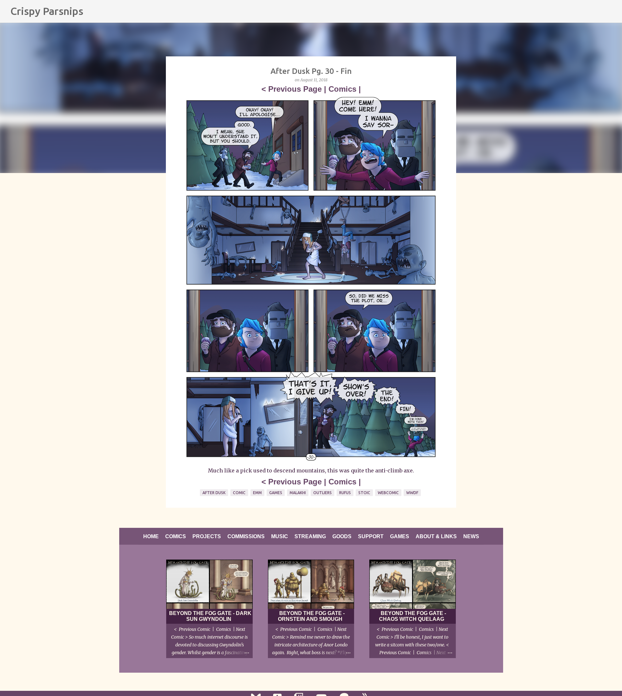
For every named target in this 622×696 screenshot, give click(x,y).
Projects (206, 536)
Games (275, 493)
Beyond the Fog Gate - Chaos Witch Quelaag (412, 616)
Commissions (246, 536)
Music (279, 536)
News (471, 536)
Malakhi (298, 493)
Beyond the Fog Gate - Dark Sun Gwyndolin (210, 616)
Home (151, 536)
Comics (342, 89)
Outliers (322, 493)
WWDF (412, 493)
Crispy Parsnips (46, 11)
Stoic (364, 493)
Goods (341, 536)
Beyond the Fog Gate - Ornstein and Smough (311, 616)
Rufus (345, 493)
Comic (239, 493)
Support (371, 536)
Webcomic (388, 493)
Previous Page (295, 89)
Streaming (310, 536)
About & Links (436, 536)
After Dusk (213, 493)
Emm (257, 493)
